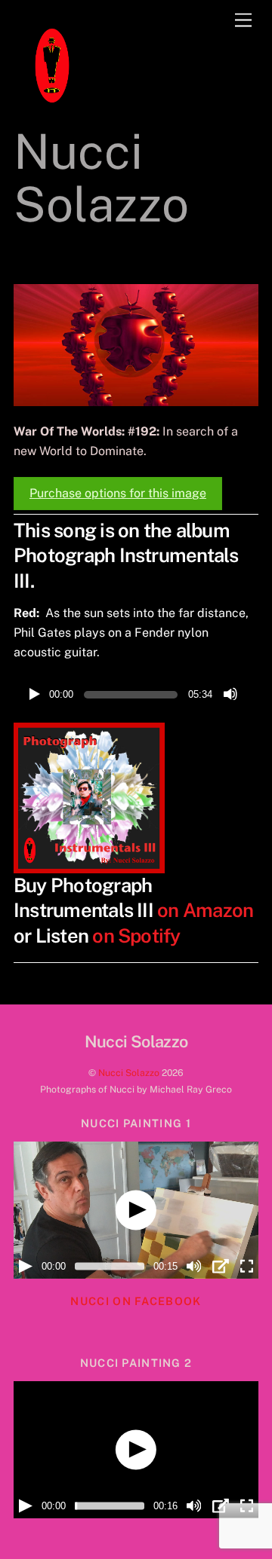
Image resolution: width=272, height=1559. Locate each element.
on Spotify (136, 936)
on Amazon (205, 910)
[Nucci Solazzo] (51, 110)
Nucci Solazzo (128, 1072)
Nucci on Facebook (135, 1301)
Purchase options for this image (117, 493)
